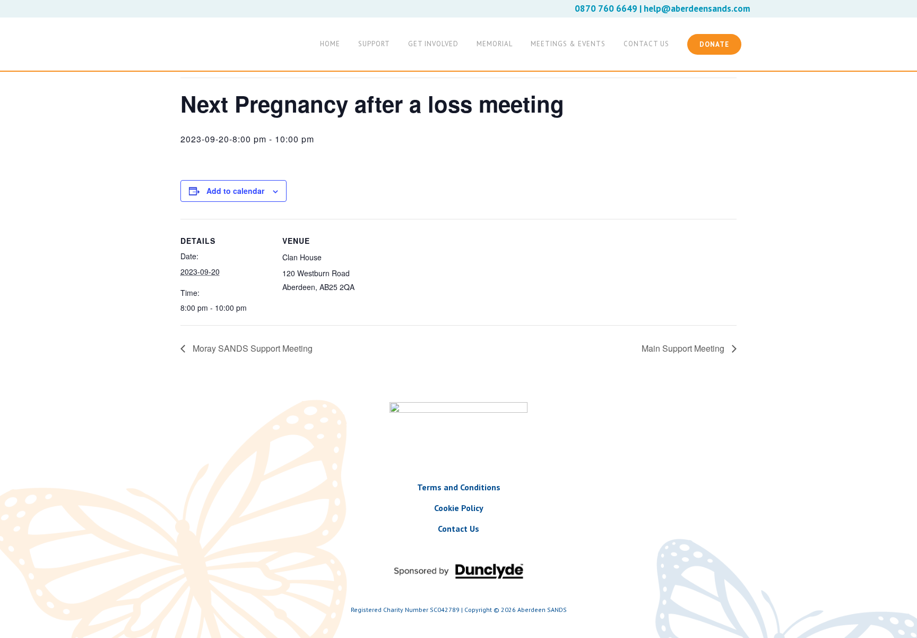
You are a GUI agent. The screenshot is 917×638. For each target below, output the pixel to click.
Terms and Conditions (458, 487)
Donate (714, 44)
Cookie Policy (458, 508)
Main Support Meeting (684, 348)
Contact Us (458, 528)
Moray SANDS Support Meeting (252, 348)
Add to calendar (235, 190)
